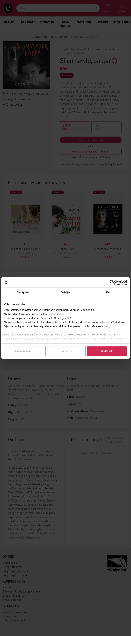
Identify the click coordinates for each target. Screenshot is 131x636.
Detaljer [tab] (65, 292)
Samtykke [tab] (23, 292)
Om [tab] (108, 292)
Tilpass (63, 351)
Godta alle (107, 351)
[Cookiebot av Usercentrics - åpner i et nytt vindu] (112, 282)
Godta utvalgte (24, 351)
